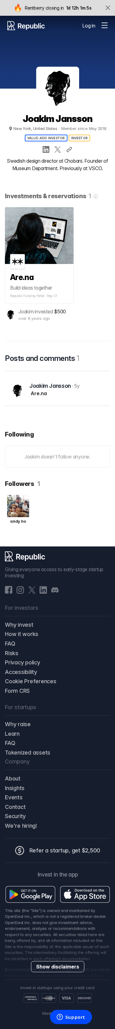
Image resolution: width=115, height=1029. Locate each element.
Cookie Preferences (30, 681)
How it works (21, 634)
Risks (11, 653)
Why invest (19, 624)
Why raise (18, 724)
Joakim (26, 311)
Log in (88, 26)
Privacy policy (22, 662)
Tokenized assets (27, 752)
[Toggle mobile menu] (105, 26)
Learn (12, 733)
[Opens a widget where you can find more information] (71, 1017)
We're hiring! (21, 825)
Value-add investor (46, 138)
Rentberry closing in (44, 7)
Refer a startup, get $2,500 (65, 850)
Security (15, 816)
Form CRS (17, 691)
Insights (15, 788)
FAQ (10, 643)
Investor (79, 138)
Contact (15, 807)
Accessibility (21, 672)
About (13, 778)
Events (14, 797)
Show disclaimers (57, 967)
